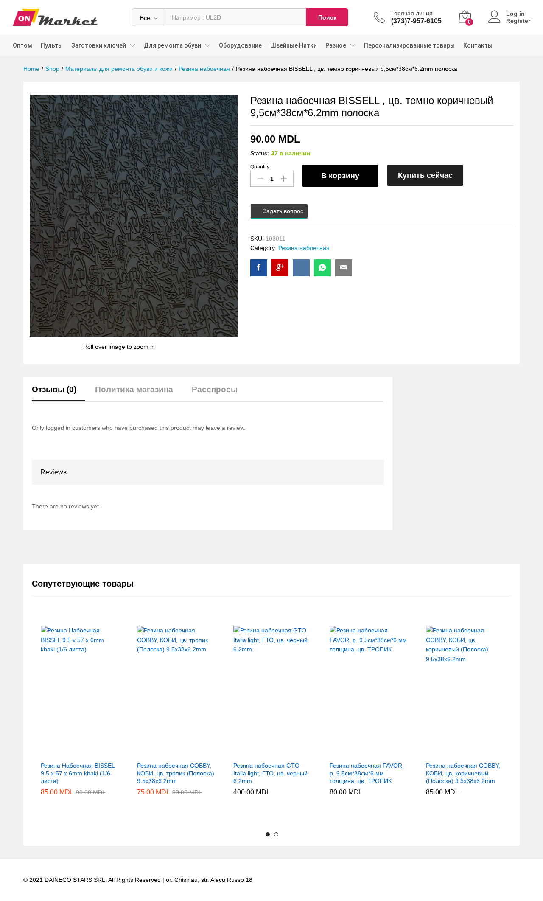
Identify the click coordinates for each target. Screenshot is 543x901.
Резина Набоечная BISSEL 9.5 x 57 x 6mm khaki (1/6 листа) (78, 773)
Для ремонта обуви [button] (172, 45)
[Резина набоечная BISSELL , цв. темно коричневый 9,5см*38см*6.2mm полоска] (258, 267)
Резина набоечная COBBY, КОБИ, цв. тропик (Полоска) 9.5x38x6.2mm (175, 773)
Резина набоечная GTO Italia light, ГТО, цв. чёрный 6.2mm (270, 773)
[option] (80, 722)
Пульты (52, 45)
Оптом (22, 45)
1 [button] (268, 834)
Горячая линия (412, 13)
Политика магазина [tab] (134, 389)
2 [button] (276, 834)
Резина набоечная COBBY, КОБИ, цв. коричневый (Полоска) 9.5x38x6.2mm (463, 773)
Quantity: (260, 166)
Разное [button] (335, 45)
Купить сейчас (425, 175)
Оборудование (240, 45)
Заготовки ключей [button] (98, 45)
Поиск (327, 17)
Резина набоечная (304, 247)
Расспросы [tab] (215, 389)
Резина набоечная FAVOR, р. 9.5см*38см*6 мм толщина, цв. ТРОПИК (367, 773)
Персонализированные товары (409, 45)
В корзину (340, 175)
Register (518, 20)
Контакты (478, 45)
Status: (259, 153)
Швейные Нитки (293, 45)
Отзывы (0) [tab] (54, 389)
